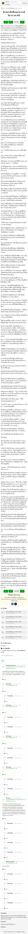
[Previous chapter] (6, 22)
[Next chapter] (22, 22)
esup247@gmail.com (10, 924)
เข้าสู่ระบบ (24, 3)
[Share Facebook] (12, 604)
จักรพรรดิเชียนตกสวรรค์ (11, 8)
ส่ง (3, 660)
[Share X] (15, 604)
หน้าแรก (7, 1)
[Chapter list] (11, 22)
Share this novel (15, 595)
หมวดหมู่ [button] (7, 4)
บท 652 (20, 8)
